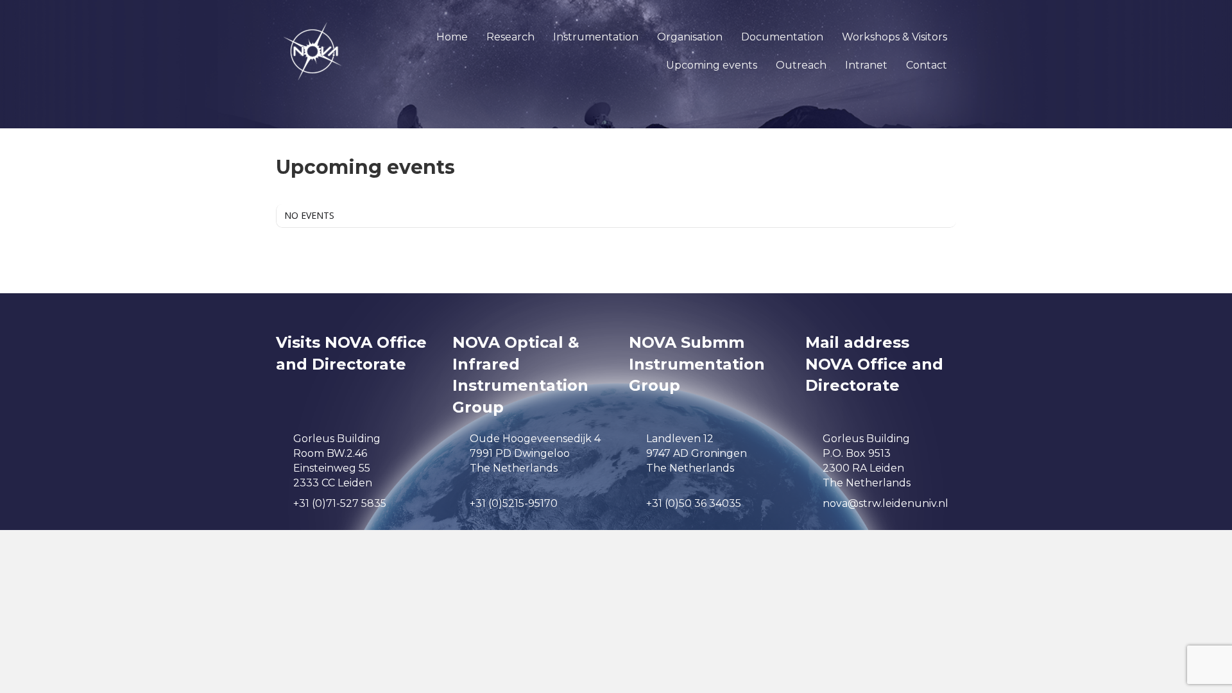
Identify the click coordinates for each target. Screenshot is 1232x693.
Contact (926, 65)
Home (452, 37)
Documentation (782, 37)
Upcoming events (711, 65)
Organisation (690, 37)
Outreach (801, 65)
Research (510, 37)
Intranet (866, 65)
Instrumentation (595, 37)
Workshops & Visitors (894, 37)
